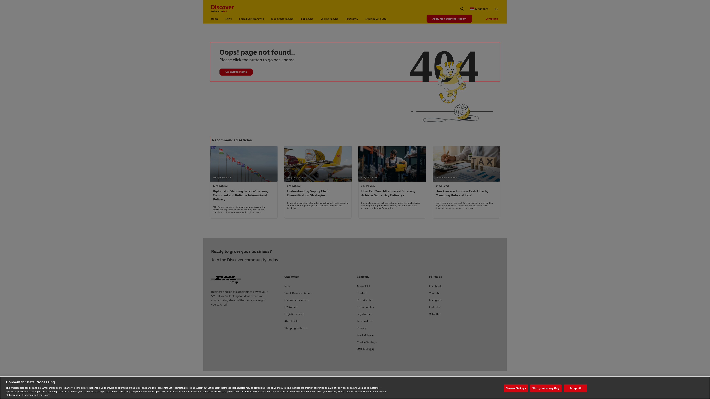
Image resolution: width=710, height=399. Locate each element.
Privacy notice (29, 395)
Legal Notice (43, 395)
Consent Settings (516, 388)
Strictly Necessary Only (545, 388)
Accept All (575, 388)
